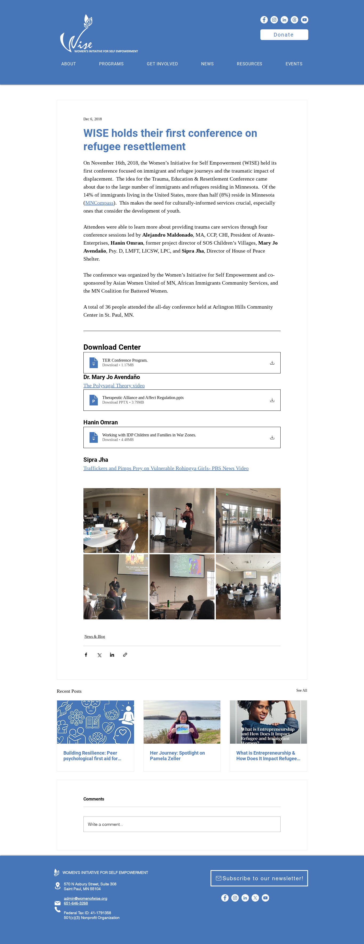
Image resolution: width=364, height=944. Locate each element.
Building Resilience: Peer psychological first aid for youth (90, 755)
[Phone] (57, 909)
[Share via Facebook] (85, 654)
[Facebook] (264, 19)
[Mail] (57, 903)
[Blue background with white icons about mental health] (95, 722)
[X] (255, 898)
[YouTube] (304, 19)
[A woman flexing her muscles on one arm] (268, 722)
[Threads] (294, 19)
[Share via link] (125, 654)
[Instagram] (274, 19)
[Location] (57, 886)
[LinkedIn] (284, 19)
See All (301, 690)
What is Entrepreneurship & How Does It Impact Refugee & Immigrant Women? (266, 755)
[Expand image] (115, 520)
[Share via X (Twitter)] (99, 654)
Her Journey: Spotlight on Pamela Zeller (177, 755)
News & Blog (94, 637)
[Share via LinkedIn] (112, 654)
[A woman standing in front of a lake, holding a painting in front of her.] (182, 722)
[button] (68, 64)
